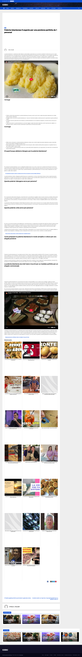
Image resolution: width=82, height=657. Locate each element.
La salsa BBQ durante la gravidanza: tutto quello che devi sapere (50, 621)
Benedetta (18, 8)
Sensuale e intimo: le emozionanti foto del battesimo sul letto (10, 621)
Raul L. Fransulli (11, 49)
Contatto (60, 8)
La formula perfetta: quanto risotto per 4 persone (12, 637)
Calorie (31, 8)
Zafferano (25, 8)
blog (5, 618)
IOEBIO (5, 5)
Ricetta (37, 8)
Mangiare (43, 8)
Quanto (5, 635)
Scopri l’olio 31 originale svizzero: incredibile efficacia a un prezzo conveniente (70, 638)
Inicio (8, 8)
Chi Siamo (53, 8)
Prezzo (12, 8)
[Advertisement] (31, 19)
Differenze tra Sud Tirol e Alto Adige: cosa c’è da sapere (30, 621)
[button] (78, 8)
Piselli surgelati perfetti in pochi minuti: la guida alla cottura (18, 598)
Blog (48, 8)
